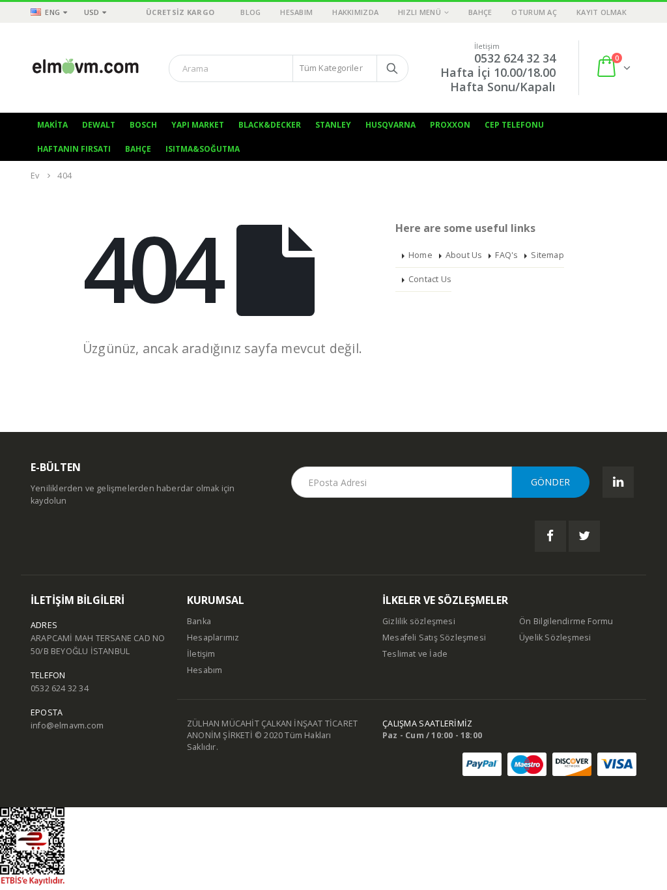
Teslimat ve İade (414, 653)
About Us (464, 255)
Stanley (333, 124)
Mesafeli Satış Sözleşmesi (434, 637)
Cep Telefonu (514, 124)
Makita (52, 124)
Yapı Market (197, 124)
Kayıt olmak (601, 12)
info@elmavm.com (67, 725)
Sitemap (547, 255)
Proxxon (450, 124)
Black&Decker (269, 124)
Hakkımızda (355, 12)
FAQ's (506, 255)
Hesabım (296, 12)
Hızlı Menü (419, 12)
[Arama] (392, 68)
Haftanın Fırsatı (74, 148)
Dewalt (98, 124)
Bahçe (480, 12)
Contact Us (429, 279)
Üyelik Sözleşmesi (555, 637)
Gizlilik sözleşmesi (418, 621)
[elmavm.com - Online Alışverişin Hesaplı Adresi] (86, 67)
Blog (250, 12)
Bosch (143, 124)
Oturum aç (533, 12)
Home (420, 255)
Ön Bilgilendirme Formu (566, 621)
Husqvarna (390, 124)
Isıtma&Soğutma (202, 148)
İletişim (201, 653)
